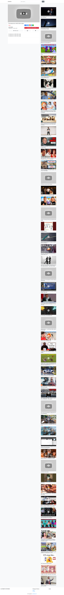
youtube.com (34, 593)
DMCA (34, 590)
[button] (43, 1)
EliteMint (9, 1)
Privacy (34, 591)
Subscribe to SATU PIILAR (31, 27)
